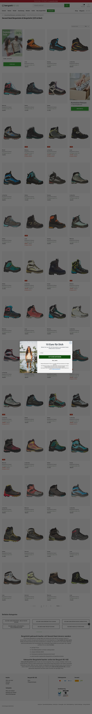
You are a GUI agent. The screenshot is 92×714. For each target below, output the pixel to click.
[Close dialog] (70, 343)
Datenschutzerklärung (56, 369)
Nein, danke (54, 360)
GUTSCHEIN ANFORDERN (54, 357)
